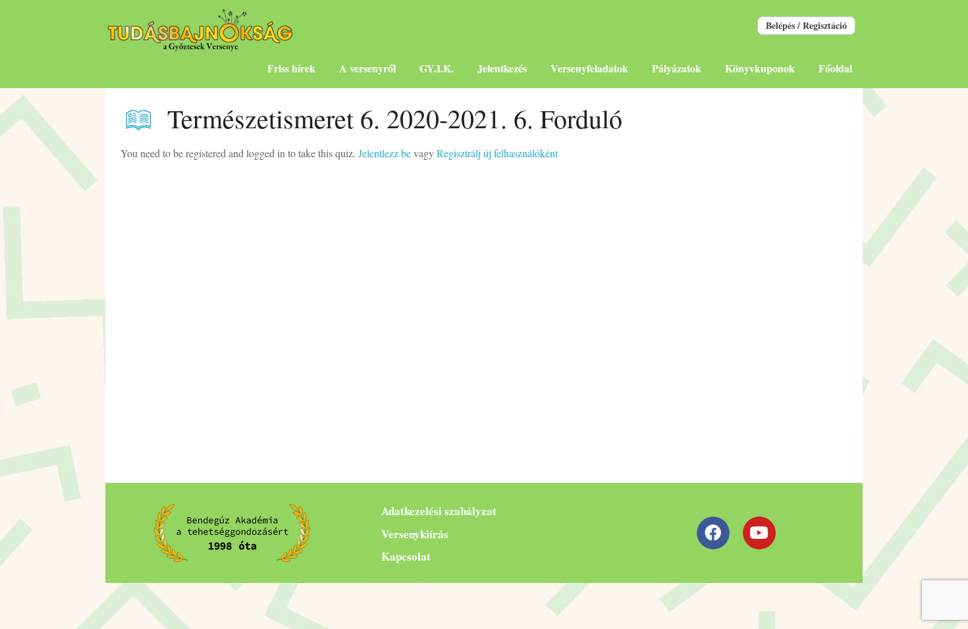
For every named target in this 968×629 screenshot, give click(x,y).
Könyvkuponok (760, 68)
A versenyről (367, 68)
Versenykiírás (414, 534)
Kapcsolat (406, 556)
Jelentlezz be (384, 153)
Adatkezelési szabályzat (439, 511)
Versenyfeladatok (589, 68)
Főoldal (835, 68)
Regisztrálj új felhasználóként (497, 153)
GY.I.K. (436, 68)
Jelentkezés (502, 68)
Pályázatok (676, 68)
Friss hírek (291, 68)
